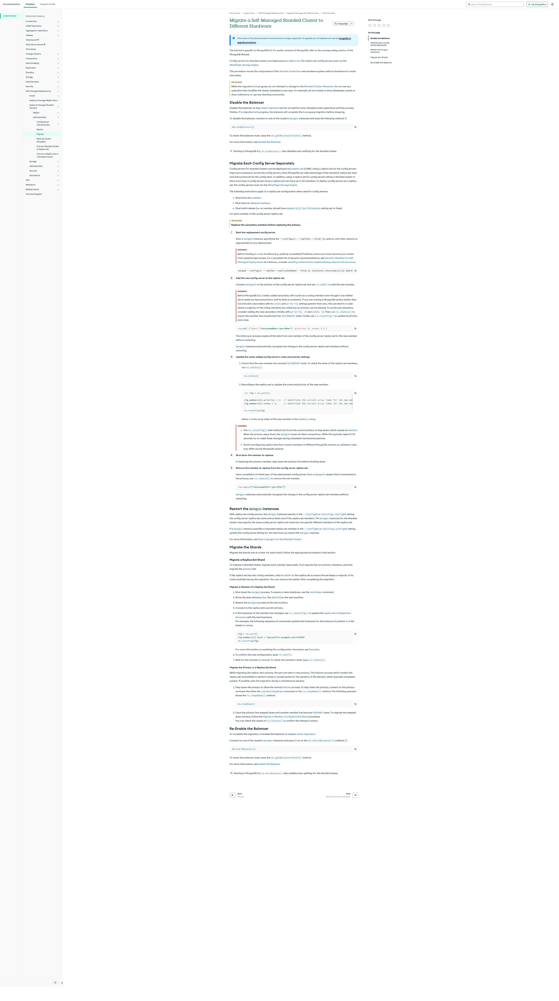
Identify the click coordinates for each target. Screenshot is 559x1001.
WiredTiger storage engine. (244, 64)
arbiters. (257, 197)
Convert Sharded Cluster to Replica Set (48, 147)
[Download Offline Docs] (55, 982)
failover (286, 687)
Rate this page (374, 20)
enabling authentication (301, 262)
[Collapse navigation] (62, 982)
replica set (294, 60)
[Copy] (355, 127)
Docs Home (235, 13)
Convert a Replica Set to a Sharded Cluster (48, 155)
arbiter (287, 575)
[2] (346, 740)
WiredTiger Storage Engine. (283, 185)
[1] (346, 118)
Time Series (31, 49)
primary (247, 568)
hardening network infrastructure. (338, 262)
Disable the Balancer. (269, 141)
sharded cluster (287, 71)
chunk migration (270, 107)
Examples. (314, 649)
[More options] (351, 24)
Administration (329, 13)
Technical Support (34, 194)
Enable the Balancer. (269, 764)
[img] (370, 25)
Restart (40, 129)
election (352, 430)
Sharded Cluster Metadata (318, 86)
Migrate (40, 134)
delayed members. (261, 203)
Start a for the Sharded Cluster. (280, 539)
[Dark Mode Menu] (552, 4)
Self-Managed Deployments (271, 13)
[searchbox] (495, 4)
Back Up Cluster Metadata (44, 140)
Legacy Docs (249, 13)
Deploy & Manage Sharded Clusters (303, 13)
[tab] (30, 4)
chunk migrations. (306, 734)
